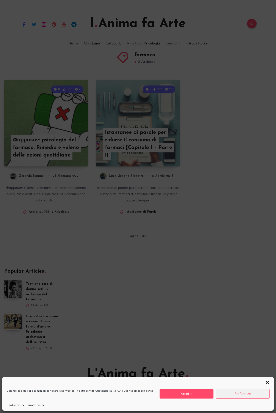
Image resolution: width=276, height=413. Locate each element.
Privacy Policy (35, 405)
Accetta (186, 394)
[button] (267, 382)
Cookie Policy (15, 405)
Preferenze (242, 394)
